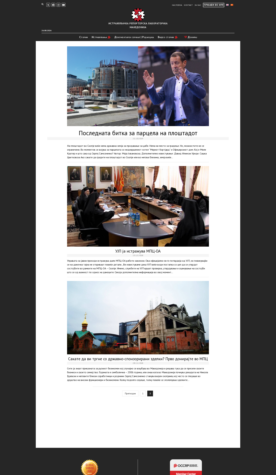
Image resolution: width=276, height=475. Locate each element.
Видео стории (166, 37)
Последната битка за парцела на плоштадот (138, 86)
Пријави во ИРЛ (213, 4)
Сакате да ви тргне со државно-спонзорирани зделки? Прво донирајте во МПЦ (138, 317)
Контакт (188, 5)
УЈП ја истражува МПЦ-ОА (138, 206)
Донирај (192, 37)
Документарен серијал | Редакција (134, 37)
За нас (198, 5)
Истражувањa (99, 37)
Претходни (130, 393)
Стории (83, 37)
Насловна (177, 5)
